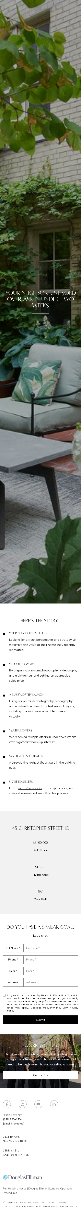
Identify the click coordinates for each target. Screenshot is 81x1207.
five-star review (30, 788)
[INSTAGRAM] (23, 1104)
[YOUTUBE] (38, 1104)
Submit (40, 1020)
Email (12, 970)
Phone (12, 959)
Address (13, 982)
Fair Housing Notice (15, 1188)
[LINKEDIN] (54, 1104)
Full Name (12, 948)
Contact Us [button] (40, 1075)
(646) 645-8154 (12, 1119)
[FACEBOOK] (7, 1104)
